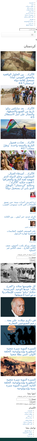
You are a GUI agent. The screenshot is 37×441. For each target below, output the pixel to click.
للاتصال (31, 19)
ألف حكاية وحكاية (28, 17)
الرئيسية (31, 3)
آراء (32, 4)
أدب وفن (31, 11)
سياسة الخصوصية (28, 21)
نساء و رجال (30, 8)
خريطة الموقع (29, 25)
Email (34, 258)
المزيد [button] (34, 253)
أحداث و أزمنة (29, 13)
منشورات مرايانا (29, 15)
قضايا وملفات (29, 10)
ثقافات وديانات (29, 6)
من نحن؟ (31, 23)
